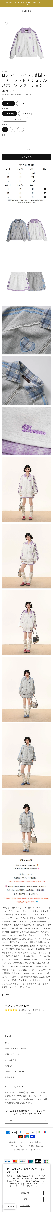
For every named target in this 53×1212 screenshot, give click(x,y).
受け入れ (25, 1193)
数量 (3, 135)
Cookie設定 (38, 1150)
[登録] (45, 1121)
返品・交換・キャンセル (15, 1048)
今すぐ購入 (26, 156)
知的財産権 (10, 1077)
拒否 (25, 1199)
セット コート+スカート (15, 119)
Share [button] (7, 995)
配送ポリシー (40, 1146)
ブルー (22, 103)
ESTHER (16, 1142)
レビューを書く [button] (26, 1013)
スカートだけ (26, 113)
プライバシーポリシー (14, 1071)
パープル (8, 103)
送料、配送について (13, 1054)
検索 (7, 1043)
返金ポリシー (39, 1142)
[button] (5, 11)
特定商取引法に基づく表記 (23, 1150)
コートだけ (9, 113)
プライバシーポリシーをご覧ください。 (26, 1184)
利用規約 (9, 1066)
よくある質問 (10, 1060)
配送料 (7, 94)
